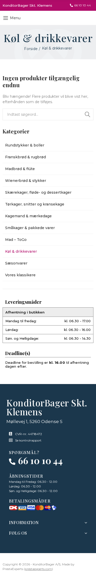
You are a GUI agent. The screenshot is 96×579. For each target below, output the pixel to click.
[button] (80, 5)
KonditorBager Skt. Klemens (27, 5)
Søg (87, 114)
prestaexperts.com (38, 569)
